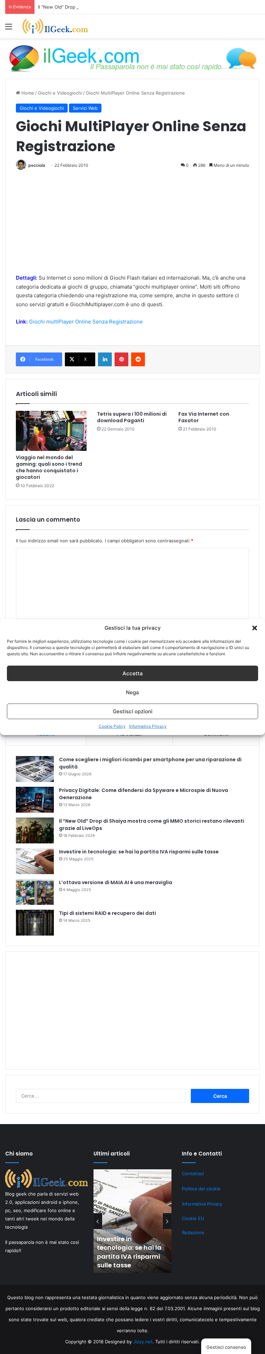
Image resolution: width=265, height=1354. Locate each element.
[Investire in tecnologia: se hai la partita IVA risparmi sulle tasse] (35, 861)
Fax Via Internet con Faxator (203, 417)
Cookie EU (193, 1218)
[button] (254, 628)
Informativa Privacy (148, 726)
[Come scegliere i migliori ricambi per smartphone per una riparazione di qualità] (35, 769)
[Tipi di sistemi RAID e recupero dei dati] (35, 923)
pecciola (36, 165)
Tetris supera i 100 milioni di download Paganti (132, 417)
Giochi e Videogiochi (60, 93)
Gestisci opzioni (133, 711)
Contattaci (193, 1173)
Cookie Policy (112, 726)
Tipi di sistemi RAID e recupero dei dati (107, 913)
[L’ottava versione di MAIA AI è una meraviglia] (35, 892)
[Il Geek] (55, 26)
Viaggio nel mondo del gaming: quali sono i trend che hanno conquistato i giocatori (49, 467)
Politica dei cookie (201, 1188)
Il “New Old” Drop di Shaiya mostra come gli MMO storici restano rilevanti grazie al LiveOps (135, 7)
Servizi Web (85, 108)
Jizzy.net (143, 1341)
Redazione (193, 1232)
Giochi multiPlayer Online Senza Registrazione (86, 321)
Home (27, 93)
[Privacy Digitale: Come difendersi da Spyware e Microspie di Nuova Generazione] (35, 800)
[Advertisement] (132, 225)
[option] (132, 1221)
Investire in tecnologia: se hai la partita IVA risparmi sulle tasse (139, 851)
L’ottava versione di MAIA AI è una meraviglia (115, 882)
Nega (132, 692)
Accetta (132, 673)
